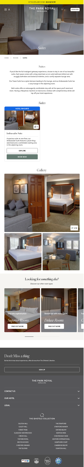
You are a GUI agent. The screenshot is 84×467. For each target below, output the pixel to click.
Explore (22, 151)
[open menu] (5, 9)
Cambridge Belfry (61, 445)
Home (6, 58)
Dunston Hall (61, 448)
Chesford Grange (23, 445)
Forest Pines (22, 430)
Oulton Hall (23, 423)
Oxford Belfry (61, 430)
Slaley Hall (23, 427)
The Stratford (61, 423)
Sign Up (42, 370)
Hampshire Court (61, 442)
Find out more (17, 326)
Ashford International (61, 439)
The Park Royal (23, 439)
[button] (42, 203)
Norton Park (61, 433)
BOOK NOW (74, 9)
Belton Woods (22, 442)
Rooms (15, 58)
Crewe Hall (23, 436)
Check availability (68, 463)
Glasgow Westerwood (23, 433)
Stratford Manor (61, 427)
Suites (25, 58)
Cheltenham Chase (61, 436)
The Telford (23, 448)
